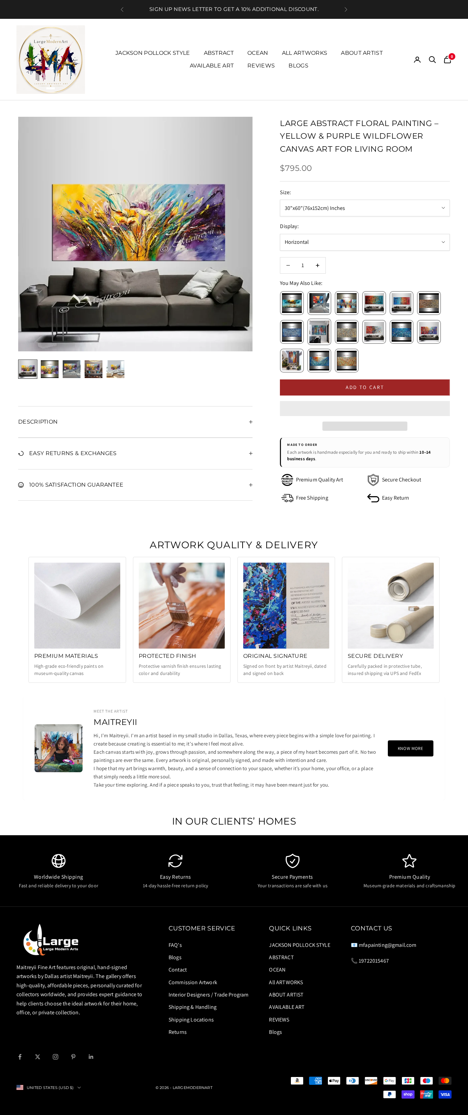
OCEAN (257, 53)
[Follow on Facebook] (19, 1056)
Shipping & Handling (193, 1007)
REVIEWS (261, 65)
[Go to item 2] (49, 369)
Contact (178, 969)
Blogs (298, 65)
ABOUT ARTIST (362, 53)
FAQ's (175, 945)
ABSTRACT (219, 53)
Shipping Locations (191, 1019)
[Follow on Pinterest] (73, 1056)
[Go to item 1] (27, 369)
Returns (178, 1032)
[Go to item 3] (71, 369)
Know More (410, 748)
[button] (365, 408)
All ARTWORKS (305, 53)
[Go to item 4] (93, 369)
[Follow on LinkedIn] (91, 1056)
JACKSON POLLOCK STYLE (152, 53)
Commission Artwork (193, 982)
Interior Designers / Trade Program (208, 994)
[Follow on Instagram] (55, 1056)
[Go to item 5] (115, 369)
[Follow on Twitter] (37, 1056)
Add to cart (365, 387)
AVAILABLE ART (212, 65)
